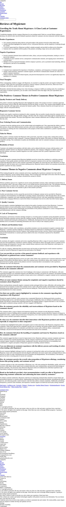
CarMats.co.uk (11, 385)
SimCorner (3, 385)
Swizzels (18, 385)
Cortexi (25, 387)
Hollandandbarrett (55, 385)
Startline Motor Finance (42, 385)
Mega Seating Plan (16, 387)
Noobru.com (31, 385)
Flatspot (24, 385)
